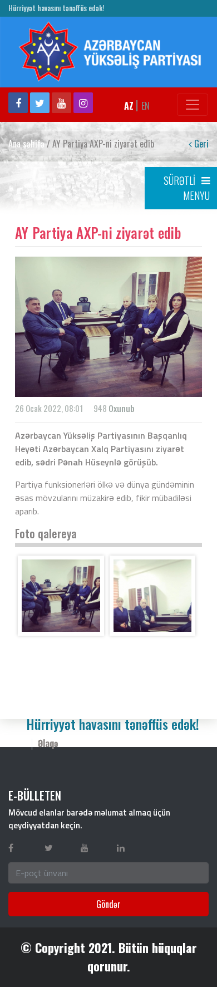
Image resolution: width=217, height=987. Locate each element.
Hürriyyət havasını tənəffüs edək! (56, 8)
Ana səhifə (26, 143)
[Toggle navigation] (192, 105)
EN (145, 105)
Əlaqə (48, 743)
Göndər (108, 904)
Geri (200, 143)
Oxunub (121, 408)
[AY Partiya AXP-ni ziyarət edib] (61, 596)
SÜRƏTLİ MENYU (187, 188)
